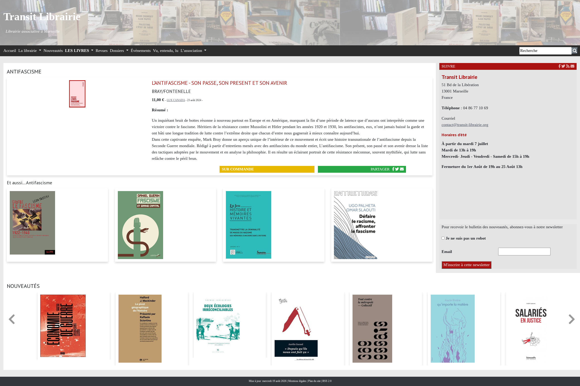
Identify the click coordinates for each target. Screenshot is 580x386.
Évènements (141, 50)
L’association (192, 50)
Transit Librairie (41, 16)
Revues (102, 50)
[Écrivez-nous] (402, 169)
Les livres (77, 50)
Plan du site (314, 381)
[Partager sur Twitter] (397, 169)
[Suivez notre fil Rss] (568, 66)
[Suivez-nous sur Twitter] (563, 66)
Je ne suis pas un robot (465, 238)
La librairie (28, 50)
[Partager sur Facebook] (393, 169)
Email (447, 251)
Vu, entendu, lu (165, 50)
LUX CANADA (176, 100)
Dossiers (117, 50)
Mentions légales (297, 381)
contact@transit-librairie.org (465, 124)
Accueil (9, 50)
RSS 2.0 (326, 381)
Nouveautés (53, 50)
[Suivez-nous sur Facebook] (559, 66)
